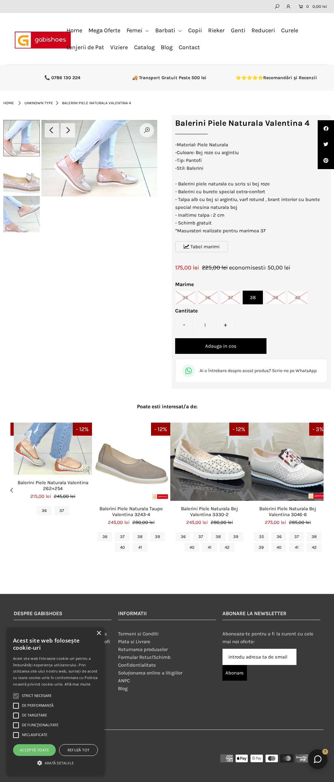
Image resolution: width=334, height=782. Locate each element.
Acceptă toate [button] (34, 749)
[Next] (68, 130)
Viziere (119, 47)
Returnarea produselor (143, 649)
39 (275, 297)
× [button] (98, 633)
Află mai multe (77, 684)
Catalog (144, 47)
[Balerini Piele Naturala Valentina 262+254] (53, 449)
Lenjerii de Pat (85, 47)
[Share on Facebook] (326, 128)
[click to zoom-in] (147, 130)
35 (185, 297)
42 (227, 547)
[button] (55, 763)
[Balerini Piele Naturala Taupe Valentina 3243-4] (131, 462)
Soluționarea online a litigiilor (150, 673)
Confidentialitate (137, 665)
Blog (167, 47)
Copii (195, 30)
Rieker (216, 30)
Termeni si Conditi (138, 634)
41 (140, 547)
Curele (289, 30)
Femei (135, 30)
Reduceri (263, 30)
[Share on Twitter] (326, 145)
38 (253, 297)
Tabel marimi (204, 247)
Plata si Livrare (134, 641)
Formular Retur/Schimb (144, 657)
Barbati (165, 30)
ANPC (124, 681)
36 (208, 297)
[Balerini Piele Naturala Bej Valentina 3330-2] (209, 462)
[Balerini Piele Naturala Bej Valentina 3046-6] (288, 462)
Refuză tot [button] (79, 749)
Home (74, 30)
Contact (189, 47)
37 (230, 297)
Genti (238, 30)
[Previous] (52, 130)
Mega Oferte (104, 30)
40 (297, 297)
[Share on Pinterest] (326, 161)
